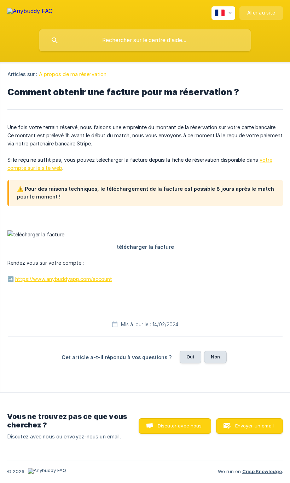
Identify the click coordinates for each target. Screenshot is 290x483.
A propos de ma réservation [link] (73, 74)
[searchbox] (145, 40)
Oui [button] (190, 357)
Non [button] (215, 357)
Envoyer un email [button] (254, 426)
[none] (30, 12)
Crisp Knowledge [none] (262, 471)
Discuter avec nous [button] (180, 426)
